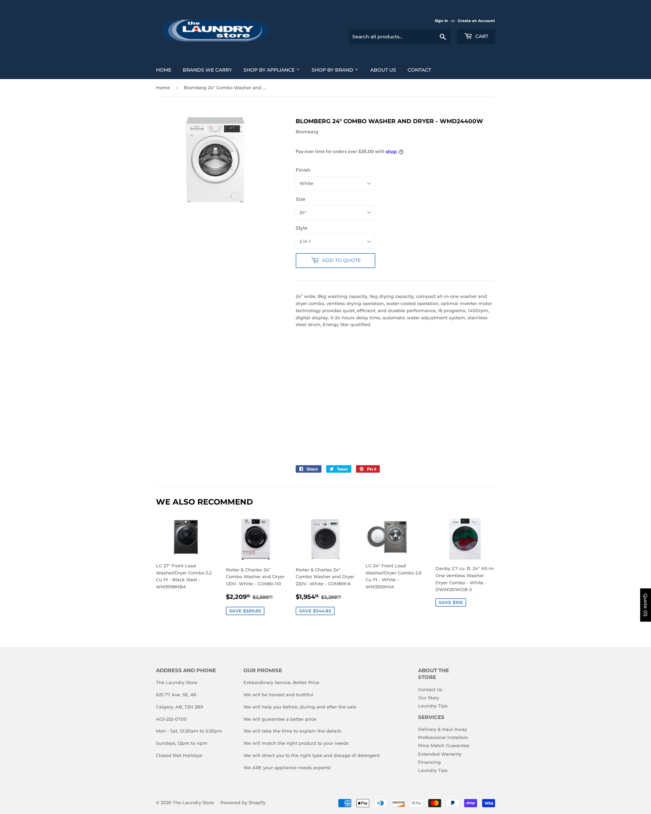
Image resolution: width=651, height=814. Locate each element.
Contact (419, 70)
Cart (481, 36)
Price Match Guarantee (443, 745)
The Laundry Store (193, 802)
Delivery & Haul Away (442, 729)
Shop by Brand (333, 70)
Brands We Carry (207, 70)
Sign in (441, 20)
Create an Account (476, 20)
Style (302, 228)
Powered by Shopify (242, 802)
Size (300, 199)
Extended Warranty (439, 754)
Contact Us (430, 689)
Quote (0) (646, 605)
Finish (303, 170)
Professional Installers (443, 737)
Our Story (428, 697)
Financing (429, 762)
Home (163, 70)
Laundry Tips (433, 705)
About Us (383, 70)
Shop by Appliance (269, 70)
